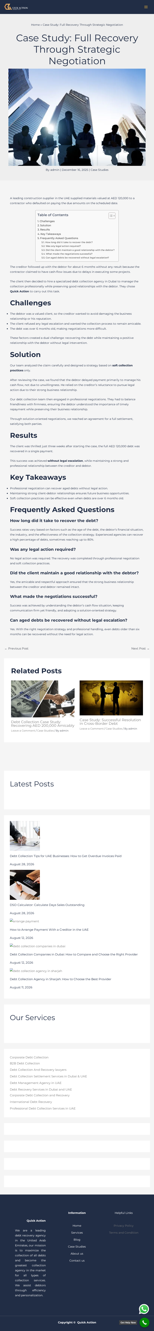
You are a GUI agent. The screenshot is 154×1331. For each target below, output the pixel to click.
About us (77, 1253)
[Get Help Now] (145, 1323)
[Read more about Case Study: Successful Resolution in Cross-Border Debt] (111, 697)
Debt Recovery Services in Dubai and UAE (41, 1089)
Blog (77, 1239)
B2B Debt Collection (25, 1063)
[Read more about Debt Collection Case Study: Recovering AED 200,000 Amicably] (43, 698)
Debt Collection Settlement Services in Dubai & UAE (48, 1076)
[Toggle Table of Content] (109, 215)
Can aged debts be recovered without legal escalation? (77, 257)
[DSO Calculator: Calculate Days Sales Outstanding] (25, 885)
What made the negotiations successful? (69, 253)
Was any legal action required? (63, 246)
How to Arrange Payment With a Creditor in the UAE (49, 930)
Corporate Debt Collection (29, 1057)
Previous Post (16, 648)
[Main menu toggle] (146, 7)
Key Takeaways (51, 233)
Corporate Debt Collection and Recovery (40, 1095)
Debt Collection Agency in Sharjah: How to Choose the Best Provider (60, 979)
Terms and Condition (123, 1232)
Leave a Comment (23, 730)
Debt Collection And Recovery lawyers (38, 1070)
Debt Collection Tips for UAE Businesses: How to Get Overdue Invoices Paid (66, 856)
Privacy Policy (124, 1225)
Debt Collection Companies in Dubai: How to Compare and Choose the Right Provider (74, 954)
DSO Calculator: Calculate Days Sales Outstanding (47, 905)
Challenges (47, 221)
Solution (45, 225)
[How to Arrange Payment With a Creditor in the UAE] (24, 922)
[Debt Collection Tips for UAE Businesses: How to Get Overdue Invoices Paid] (25, 836)
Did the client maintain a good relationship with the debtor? (80, 250)
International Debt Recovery (31, 1102)
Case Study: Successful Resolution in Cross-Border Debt (110, 722)
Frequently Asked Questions (59, 238)
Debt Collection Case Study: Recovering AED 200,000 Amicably (42, 724)
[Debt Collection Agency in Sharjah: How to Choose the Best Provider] (36, 971)
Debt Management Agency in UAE (36, 1083)
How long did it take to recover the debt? (68, 242)
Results (45, 229)
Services (77, 1232)
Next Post (140, 648)
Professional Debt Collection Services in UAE (43, 1108)
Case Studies (99, 170)
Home (35, 25)
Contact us (77, 1260)
